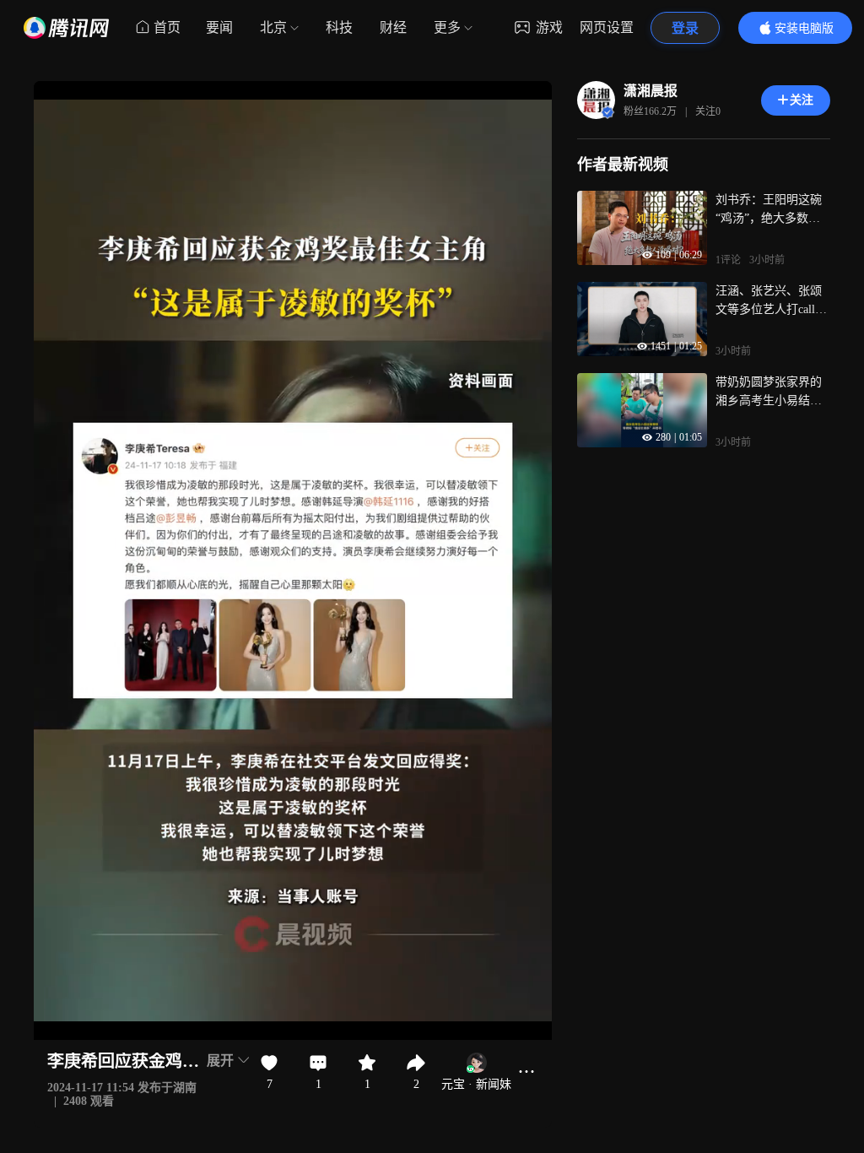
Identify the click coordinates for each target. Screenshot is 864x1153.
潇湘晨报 (651, 91)
